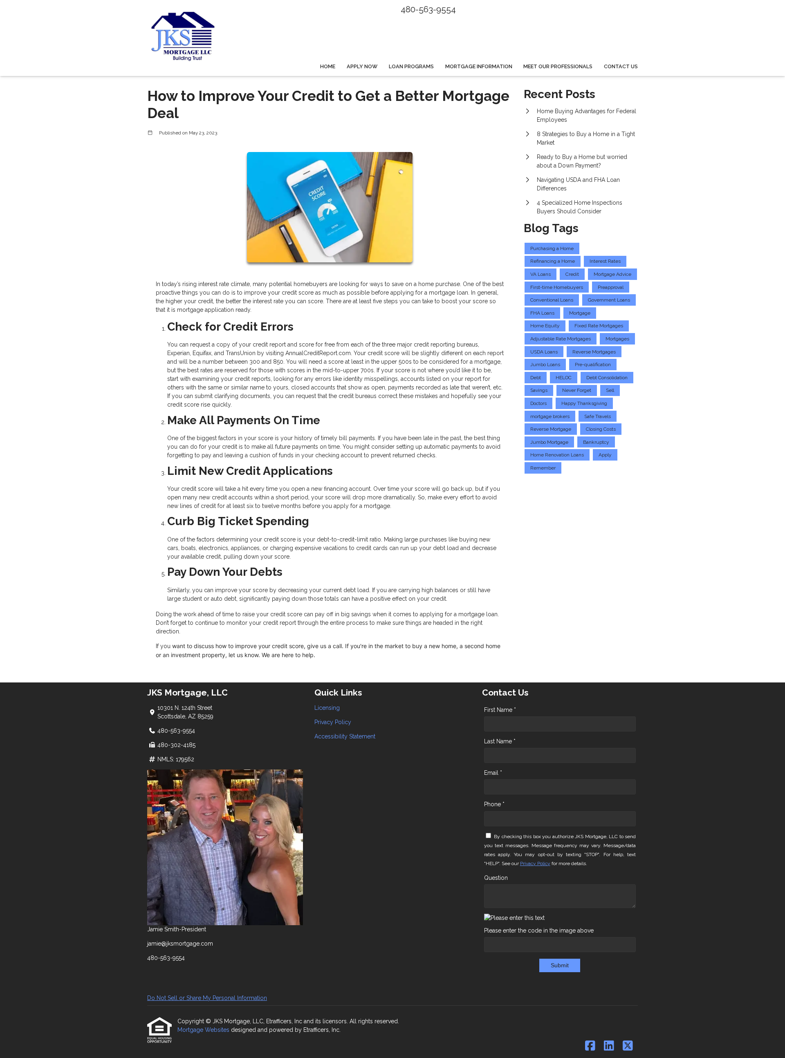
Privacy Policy (332, 722)
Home (327, 66)
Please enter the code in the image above (539, 930)
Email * (493, 772)
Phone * (494, 804)
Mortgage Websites (204, 1030)
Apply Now (362, 66)
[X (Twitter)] (628, 1046)
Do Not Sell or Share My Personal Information (207, 998)
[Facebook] (590, 1046)
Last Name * (500, 741)
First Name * (500, 710)
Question (496, 878)
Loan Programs (411, 66)
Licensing (327, 708)
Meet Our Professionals (557, 66)
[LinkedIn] (609, 1046)
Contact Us (621, 66)
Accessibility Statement (344, 736)
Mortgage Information (478, 66)
